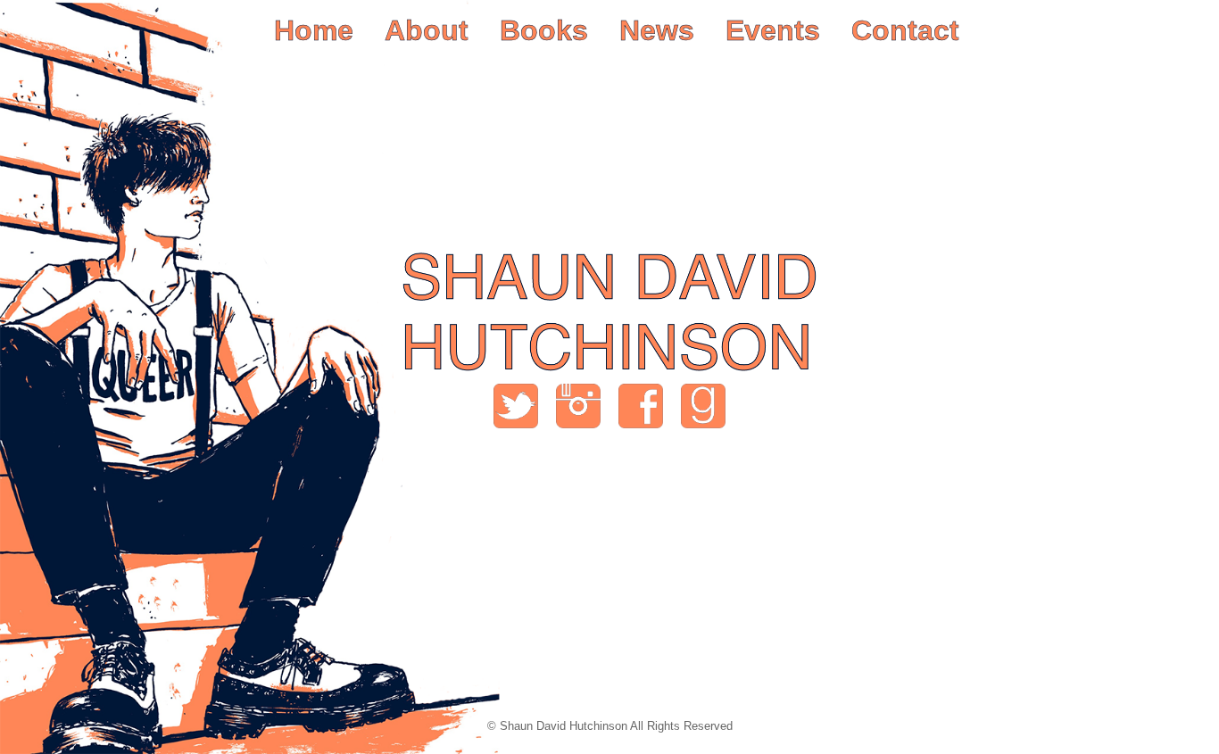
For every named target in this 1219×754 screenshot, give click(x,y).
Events (773, 30)
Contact (905, 30)
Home (313, 30)
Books (544, 30)
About (427, 30)
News (656, 30)
